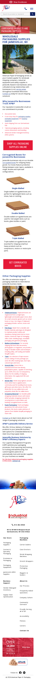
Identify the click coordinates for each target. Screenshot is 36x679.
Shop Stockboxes (20, 2)
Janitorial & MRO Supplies (9, 573)
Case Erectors (25, 549)
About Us (23, 581)
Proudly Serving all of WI (26, 610)
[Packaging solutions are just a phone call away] (27, 8)
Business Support (6, 582)
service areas (21, 89)
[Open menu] (31, 8)
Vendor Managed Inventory (9, 589)
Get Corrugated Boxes (18, 264)
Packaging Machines (24, 539)
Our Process (24, 586)
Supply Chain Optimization (8, 596)
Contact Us (24, 631)
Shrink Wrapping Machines (26, 555)
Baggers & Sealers (24, 574)
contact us (16, 461)
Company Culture (26, 597)
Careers (23, 626)
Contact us (6, 94)
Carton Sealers (25, 545)
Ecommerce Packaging (7, 559)
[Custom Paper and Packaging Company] (6, 8)
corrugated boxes (9, 162)
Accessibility (24, 616)
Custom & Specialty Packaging (7, 551)
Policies (23, 621)
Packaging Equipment (7, 566)
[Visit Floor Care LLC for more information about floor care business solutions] (18, 516)
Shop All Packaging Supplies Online (18, 145)
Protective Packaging (24, 567)
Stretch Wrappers (26, 561)
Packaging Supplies (7, 544)
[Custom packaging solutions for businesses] (18, 500)
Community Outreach (24, 603)
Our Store (7, 538)
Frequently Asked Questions (26, 592)
